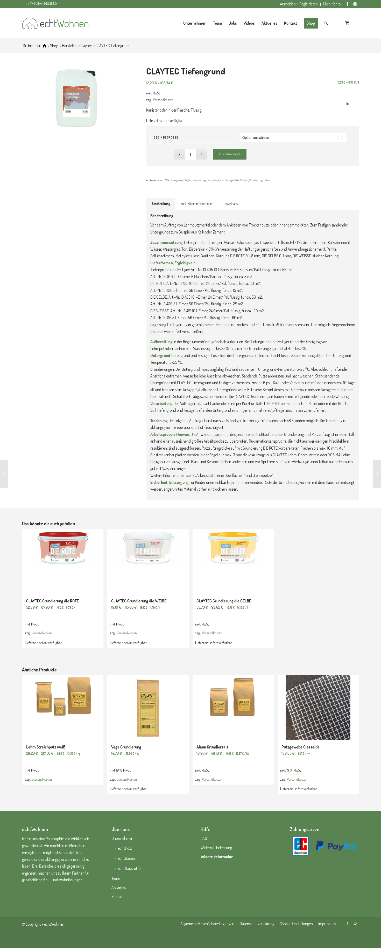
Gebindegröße (166, 137)
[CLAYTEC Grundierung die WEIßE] (4, 474)
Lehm (221, 180)
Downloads (231, 203)
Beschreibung (161, 203)
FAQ (204, 838)
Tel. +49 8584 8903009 (39, 3)
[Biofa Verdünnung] (377, 474)
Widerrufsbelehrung (216, 847)
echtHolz (125, 848)
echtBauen (126, 858)
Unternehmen (122, 838)
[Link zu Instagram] (355, 4)
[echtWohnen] (44, 46)
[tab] (160, 204)
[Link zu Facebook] (347, 4)
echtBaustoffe (129, 868)
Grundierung (199, 180)
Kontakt (117, 896)
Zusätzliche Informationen (197, 203)
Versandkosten (163, 99)
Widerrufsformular (217, 856)
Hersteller (212, 180)
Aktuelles (118, 887)
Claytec (188, 180)
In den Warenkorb (229, 154)
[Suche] (326, 23)
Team (115, 878)
